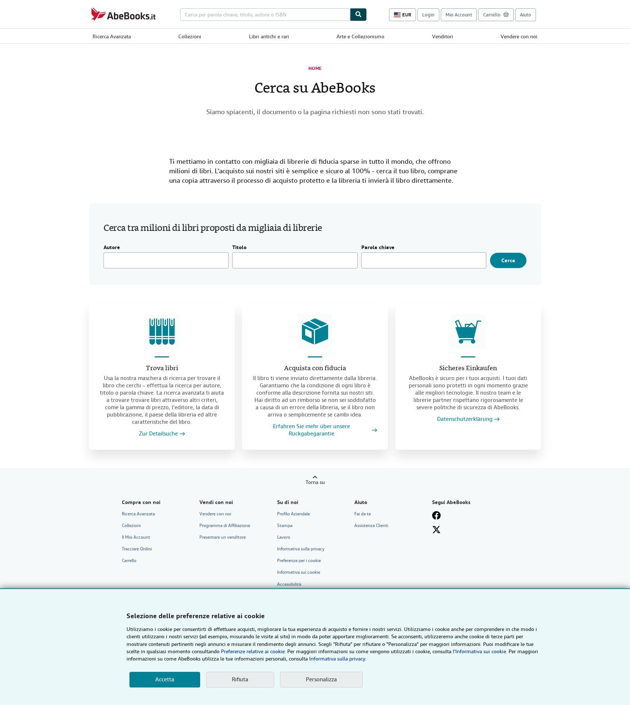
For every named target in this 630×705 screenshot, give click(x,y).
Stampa (284, 525)
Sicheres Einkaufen (468, 368)
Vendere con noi (519, 36)
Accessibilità (289, 584)
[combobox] (265, 14)
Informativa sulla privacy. (337, 658)
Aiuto (525, 15)
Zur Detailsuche (158, 433)
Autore (112, 248)
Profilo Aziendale (293, 514)
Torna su (315, 482)
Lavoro (283, 537)
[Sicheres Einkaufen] (468, 331)
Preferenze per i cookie (299, 560)
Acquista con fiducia (315, 368)
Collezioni (189, 36)
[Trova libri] (161, 331)
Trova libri (162, 368)
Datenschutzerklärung (465, 419)
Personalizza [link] (321, 679)
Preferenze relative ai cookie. (253, 651)
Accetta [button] (164, 679)
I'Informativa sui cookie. (480, 651)
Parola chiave (377, 248)
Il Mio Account (136, 537)
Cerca (508, 260)
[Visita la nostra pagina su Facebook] (436, 515)
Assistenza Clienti (371, 525)
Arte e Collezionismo (360, 36)
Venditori (442, 36)
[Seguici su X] (436, 529)
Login (428, 15)
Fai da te (362, 514)
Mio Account (459, 15)
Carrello (129, 560)
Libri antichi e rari (269, 36)
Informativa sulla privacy (300, 549)
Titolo (239, 248)
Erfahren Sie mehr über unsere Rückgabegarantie (311, 430)
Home (315, 68)
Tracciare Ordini (137, 549)
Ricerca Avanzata (112, 36)
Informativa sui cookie (298, 572)
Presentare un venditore (222, 537)
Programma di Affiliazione (224, 525)
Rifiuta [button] (240, 679)
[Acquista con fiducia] (315, 331)
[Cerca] (358, 14)
